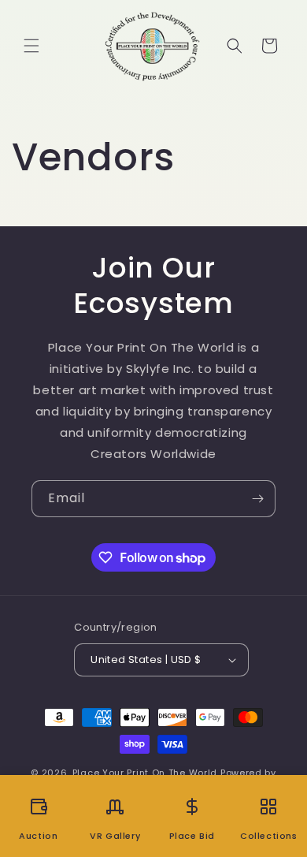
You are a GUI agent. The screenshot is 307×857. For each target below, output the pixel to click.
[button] (31, 45)
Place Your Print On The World (144, 772)
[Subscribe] (257, 498)
